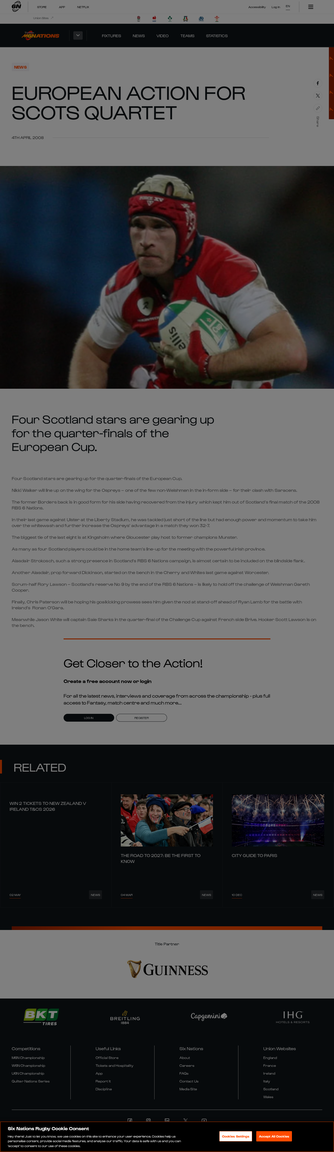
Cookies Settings (235, 1136)
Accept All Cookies (274, 1136)
